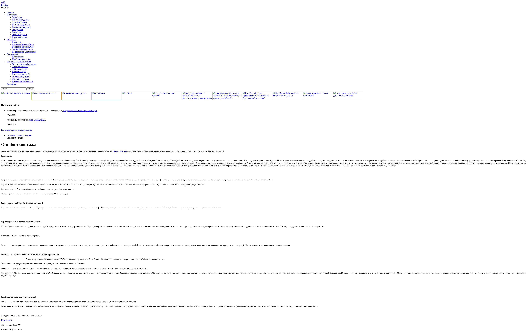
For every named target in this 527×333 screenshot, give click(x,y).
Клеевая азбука (19, 71)
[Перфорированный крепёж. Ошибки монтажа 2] (2, 231)
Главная (10, 12)
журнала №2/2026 (37, 120)
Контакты (11, 84)
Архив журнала (19, 22)
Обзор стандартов (20, 76)
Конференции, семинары (24, 52)
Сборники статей (20, 66)
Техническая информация (19, 61)
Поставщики (13, 54)
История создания (20, 20)
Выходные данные (21, 24)
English (4, 5)
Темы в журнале (19, 34)
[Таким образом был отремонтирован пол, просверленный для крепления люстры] (2, 285)
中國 (3, 2)
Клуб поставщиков (21, 59)
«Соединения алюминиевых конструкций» (79, 111)
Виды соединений (20, 74)
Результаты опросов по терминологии (16, 130)
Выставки (11, 39)
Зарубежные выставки (22, 49)
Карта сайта (6, 320)
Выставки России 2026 (23, 44)
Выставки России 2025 (23, 47)
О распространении (21, 27)
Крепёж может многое (22, 81)
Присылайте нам (120, 151)
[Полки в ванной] (3, 170)
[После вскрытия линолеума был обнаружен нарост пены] (2, 280)
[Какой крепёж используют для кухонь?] (2, 311)
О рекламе (17, 32)
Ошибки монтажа (20, 79)
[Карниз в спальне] (3, 175)
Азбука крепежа (19, 69)
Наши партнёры (19, 37)
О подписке (17, 29)
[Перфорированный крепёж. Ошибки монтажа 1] (2, 212)
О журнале (12, 15)
